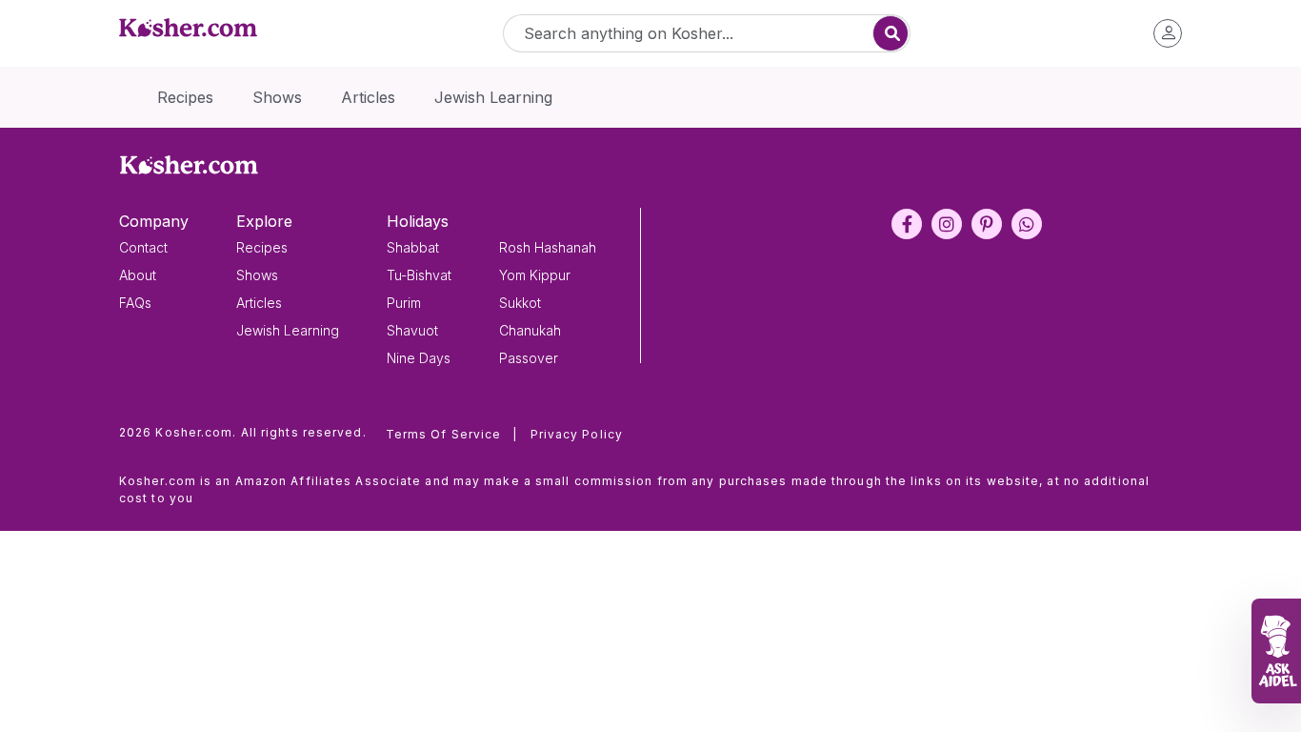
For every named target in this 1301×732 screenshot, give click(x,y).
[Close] (976, 151)
